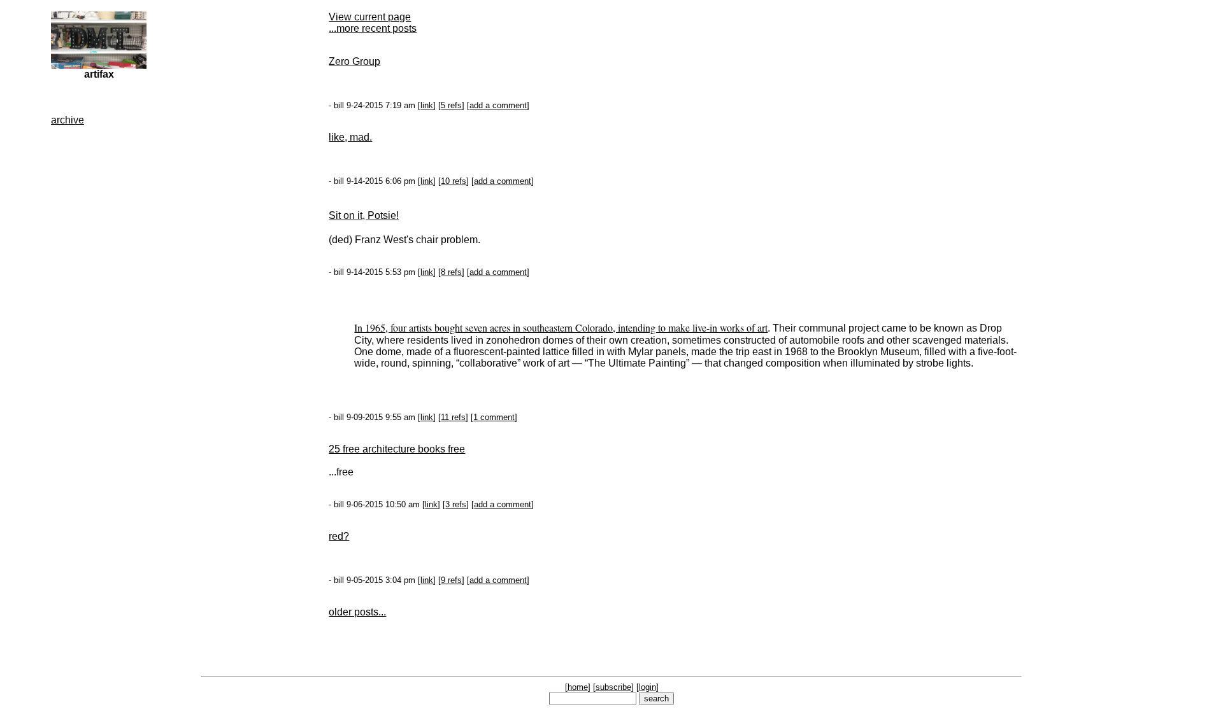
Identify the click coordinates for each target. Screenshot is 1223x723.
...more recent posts (373, 28)
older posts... (357, 612)
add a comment (498, 105)
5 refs (451, 105)
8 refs (451, 272)
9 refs (451, 580)
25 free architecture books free (397, 449)
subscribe (613, 687)
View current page (370, 16)
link (426, 105)
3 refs (455, 504)
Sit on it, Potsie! (364, 215)
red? (339, 536)
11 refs (453, 417)
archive (67, 120)
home (578, 687)
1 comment (494, 417)
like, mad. (350, 137)
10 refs (453, 181)
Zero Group (354, 61)
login (647, 687)
